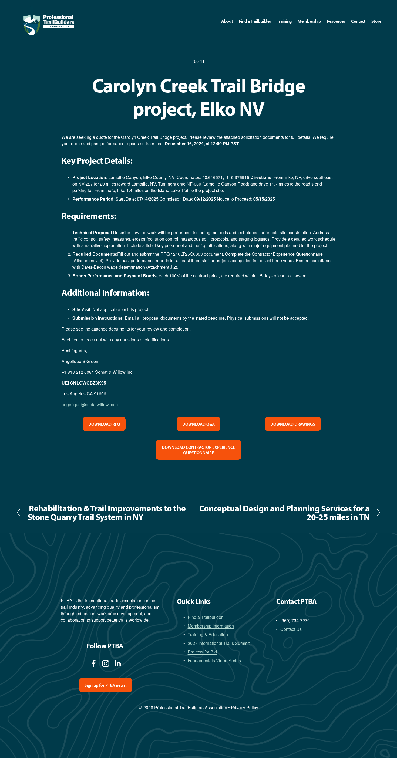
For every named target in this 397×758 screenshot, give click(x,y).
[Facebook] (93, 663)
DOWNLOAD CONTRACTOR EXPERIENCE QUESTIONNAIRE (198, 449)
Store (376, 21)
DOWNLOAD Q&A (198, 424)
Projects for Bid (202, 652)
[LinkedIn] (117, 663)
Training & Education (208, 634)
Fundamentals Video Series (214, 660)
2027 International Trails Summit (219, 643)
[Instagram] (105, 663)
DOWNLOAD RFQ (104, 424)
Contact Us (291, 629)
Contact (358, 21)
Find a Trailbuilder (205, 617)
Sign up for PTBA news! (106, 685)
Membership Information (211, 626)
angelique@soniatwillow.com (90, 404)
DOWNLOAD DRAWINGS (292, 424)
